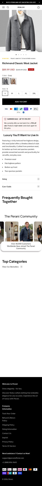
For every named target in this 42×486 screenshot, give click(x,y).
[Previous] (2, 2)
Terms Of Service (9, 446)
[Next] (39, 2)
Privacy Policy (7, 442)
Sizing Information (9, 429)
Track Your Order (8, 413)
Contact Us (6, 433)
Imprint (5, 437)
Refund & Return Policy (8, 419)
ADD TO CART (21, 102)
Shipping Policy (8, 425)
